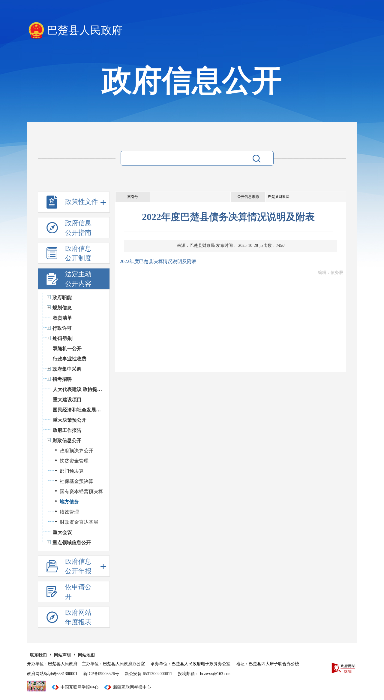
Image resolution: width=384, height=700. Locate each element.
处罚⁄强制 (62, 338)
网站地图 (86, 655)
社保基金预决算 (76, 481)
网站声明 (62, 655)
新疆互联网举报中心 (132, 687)
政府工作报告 (67, 430)
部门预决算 (72, 471)
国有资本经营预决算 (81, 491)
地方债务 (69, 501)
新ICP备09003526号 (101, 673)
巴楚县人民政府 (84, 30)
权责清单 (62, 317)
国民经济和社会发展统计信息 (78, 409)
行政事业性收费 (69, 358)
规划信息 (62, 307)
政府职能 (62, 297)
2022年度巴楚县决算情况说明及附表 (158, 261)
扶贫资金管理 (74, 460)
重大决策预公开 (69, 420)
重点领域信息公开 (71, 542)
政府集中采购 (66, 368)
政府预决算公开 (76, 450)
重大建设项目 (67, 399)
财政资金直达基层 (79, 522)
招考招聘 (62, 379)
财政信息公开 (66, 440)
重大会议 (62, 532)
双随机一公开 (67, 348)
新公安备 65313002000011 (148, 673)
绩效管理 (69, 511)
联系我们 (38, 655)
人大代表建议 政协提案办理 (78, 389)
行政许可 (62, 328)
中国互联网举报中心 (79, 687)
